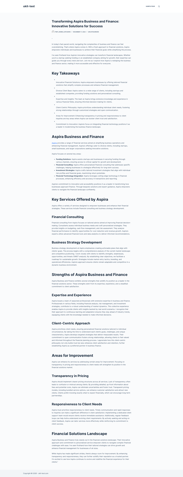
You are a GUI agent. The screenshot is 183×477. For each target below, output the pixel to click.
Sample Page (150, 6)
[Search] (159, 6)
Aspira (54, 143)
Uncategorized (93, 32)
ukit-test (29, 6)
